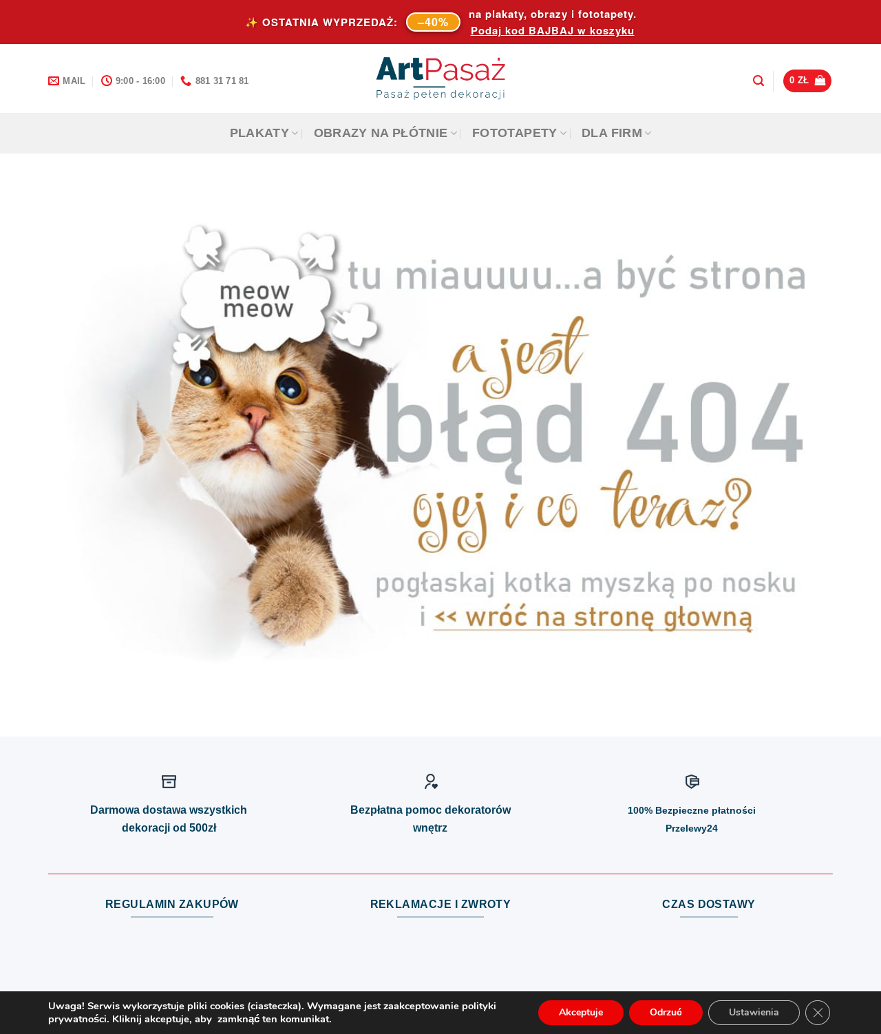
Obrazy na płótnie (381, 133)
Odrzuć (666, 1012)
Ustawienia (754, 1012)
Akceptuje (581, 1012)
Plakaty (259, 133)
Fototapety (515, 133)
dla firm (612, 133)
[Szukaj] (758, 80)
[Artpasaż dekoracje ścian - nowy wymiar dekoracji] (440, 78)
